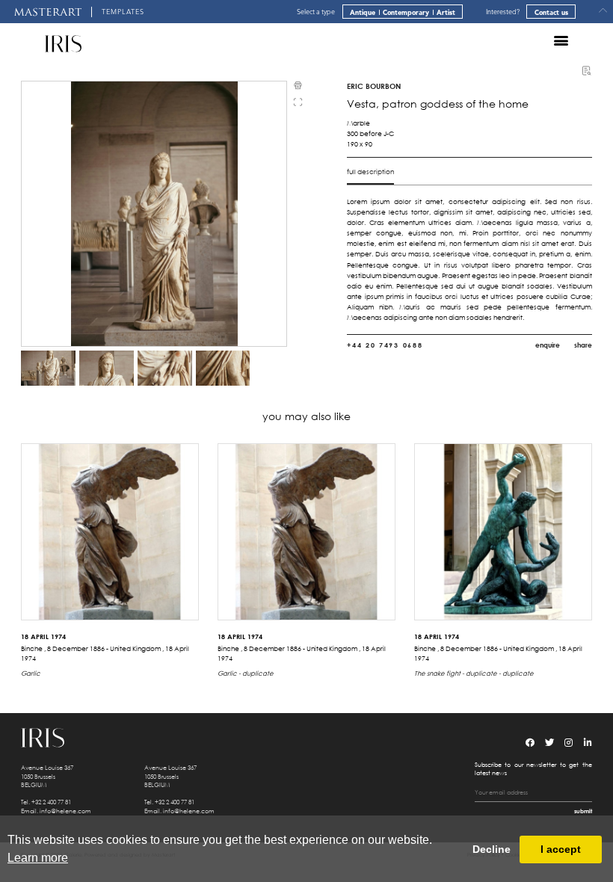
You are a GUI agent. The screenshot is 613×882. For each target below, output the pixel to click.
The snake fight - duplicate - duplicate (474, 673)
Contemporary (406, 12)
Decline (491, 849)
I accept (560, 849)
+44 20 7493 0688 (384, 345)
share (583, 345)
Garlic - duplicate (246, 673)
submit (583, 810)
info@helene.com (65, 810)
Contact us (551, 11)
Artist (446, 12)
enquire (547, 345)
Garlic (30, 673)
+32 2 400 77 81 (51, 801)
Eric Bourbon (374, 86)
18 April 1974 (43, 636)
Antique (362, 12)
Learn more (37, 857)
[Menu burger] (561, 40)
